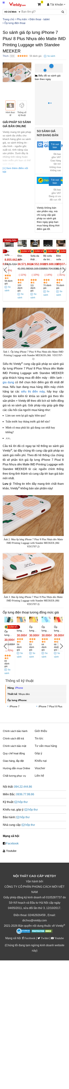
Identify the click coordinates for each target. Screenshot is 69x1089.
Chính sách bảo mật (14, 745)
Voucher (40, 768)
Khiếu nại (41, 760)
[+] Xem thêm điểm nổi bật (15, 170)
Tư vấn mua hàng (46, 745)
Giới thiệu (41, 731)
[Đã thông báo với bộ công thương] (23, 931)
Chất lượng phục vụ (14, 775)
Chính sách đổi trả (13, 738)
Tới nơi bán (55, 146)
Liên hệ (39, 775)
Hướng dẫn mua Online (16, 768)
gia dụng (8, 382)
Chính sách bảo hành (15, 731)
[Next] (28, 73)
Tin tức (39, 738)
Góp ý (38, 753)
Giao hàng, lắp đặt (13, 760)
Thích (5, 56)
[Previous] (5, 73)
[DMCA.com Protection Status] (42, 931)
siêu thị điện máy (33, 391)
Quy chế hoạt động (14, 753)
